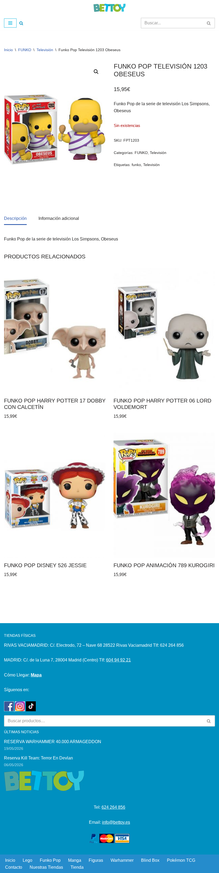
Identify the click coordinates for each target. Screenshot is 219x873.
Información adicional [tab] (58, 218)
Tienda (77, 867)
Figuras (96, 860)
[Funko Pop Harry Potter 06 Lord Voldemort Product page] (164, 330)
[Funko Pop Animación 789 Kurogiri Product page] (164, 495)
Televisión (45, 50)
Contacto (13, 867)
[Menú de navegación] (10, 23)
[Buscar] (21, 23)
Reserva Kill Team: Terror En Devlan (38, 758)
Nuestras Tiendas (46, 867)
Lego (27, 860)
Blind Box (150, 860)
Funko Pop (50, 860)
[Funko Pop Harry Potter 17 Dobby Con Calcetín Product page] (54, 330)
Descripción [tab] (15, 218)
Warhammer (122, 860)
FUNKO (24, 50)
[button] (96, 72)
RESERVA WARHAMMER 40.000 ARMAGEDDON (52, 741)
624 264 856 (113, 807)
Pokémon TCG (181, 860)
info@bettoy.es (116, 822)
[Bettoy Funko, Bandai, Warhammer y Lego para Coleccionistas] (109, 8)
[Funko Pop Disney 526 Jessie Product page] (54, 495)
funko (136, 165)
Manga (74, 860)
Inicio (8, 50)
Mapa (36, 675)
